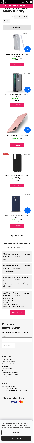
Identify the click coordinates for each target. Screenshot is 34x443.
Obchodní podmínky (8, 362)
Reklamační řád (7, 368)
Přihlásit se (8, 346)
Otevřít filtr (17, 27)
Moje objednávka (7, 377)
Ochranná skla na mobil (10, 373)
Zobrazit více (17, 313)
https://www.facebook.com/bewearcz (17, 390)
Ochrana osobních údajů (10, 364)
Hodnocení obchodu (17, 243)
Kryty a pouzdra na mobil (10, 375)
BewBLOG (5, 370)
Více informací (27, 427)
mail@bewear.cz (10, 386)
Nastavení (16, 432)
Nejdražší (24, 17)
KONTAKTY (5, 366)
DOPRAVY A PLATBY (8, 359)
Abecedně (6, 20)
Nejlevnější (17, 17)
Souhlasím (16, 438)
